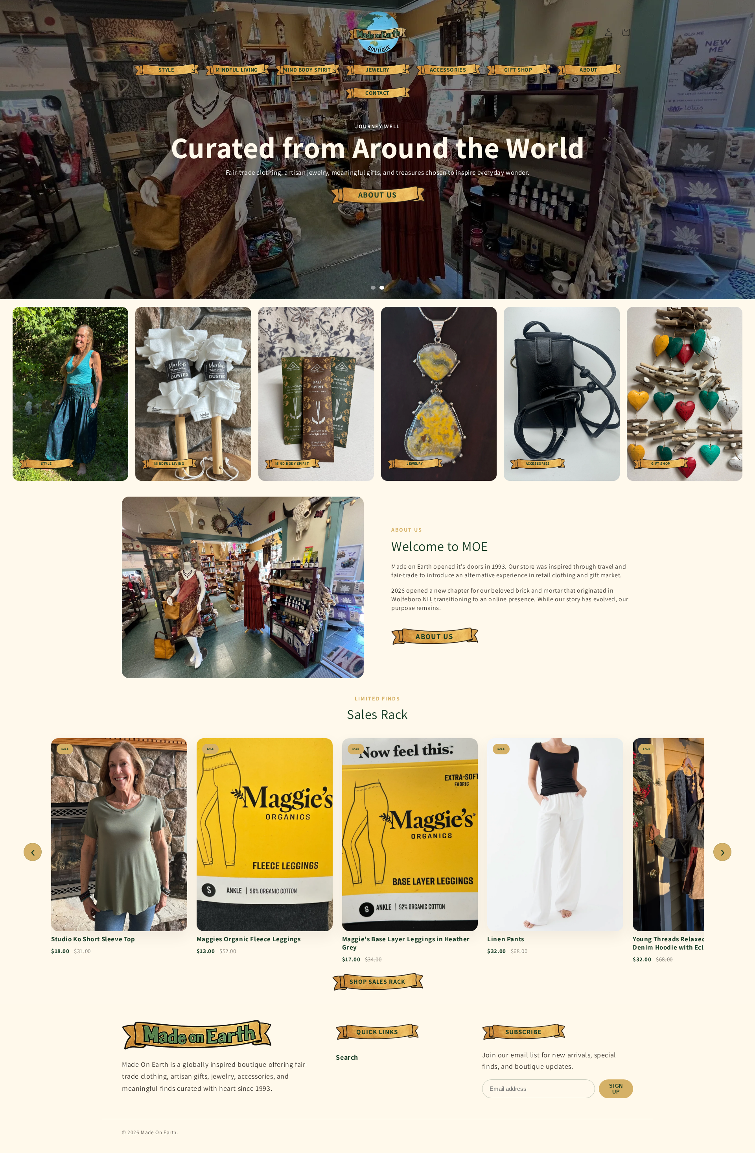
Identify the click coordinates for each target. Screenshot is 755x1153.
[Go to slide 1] (373, 288)
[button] (130, 32)
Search (347, 1057)
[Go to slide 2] (381, 288)
